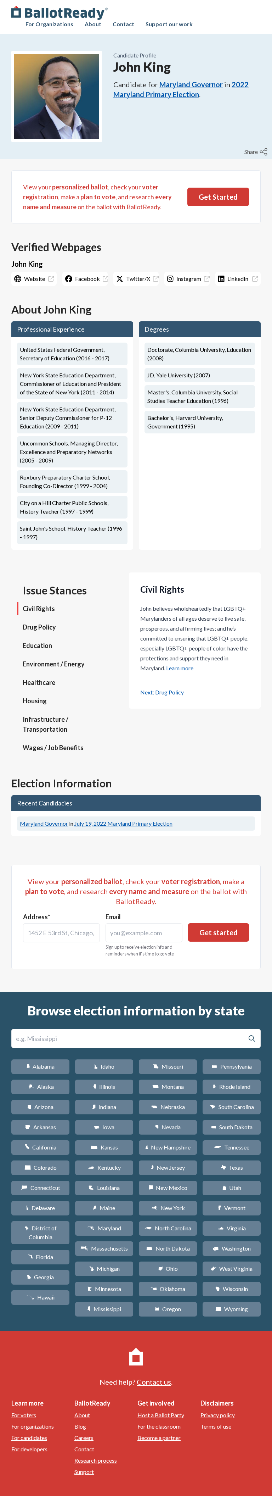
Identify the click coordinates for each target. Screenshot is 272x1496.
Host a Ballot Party (160, 1415)
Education (37, 645)
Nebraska (168, 1106)
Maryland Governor (191, 84)
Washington (231, 1248)
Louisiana (104, 1187)
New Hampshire (168, 1147)
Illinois (104, 1086)
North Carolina (167, 1228)
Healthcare (39, 682)
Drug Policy (39, 627)
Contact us (154, 1382)
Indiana (104, 1106)
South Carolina (232, 1106)
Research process (95, 1460)
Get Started (218, 197)
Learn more (179, 668)
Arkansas (40, 1127)
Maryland (104, 1228)
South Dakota (232, 1127)
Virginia (231, 1228)
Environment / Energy (54, 664)
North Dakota (168, 1248)
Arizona (40, 1106)
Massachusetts (104, 1248)
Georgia (40, 1277)
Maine (104, 1207)
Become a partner (159, 1437)
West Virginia (232, 1268)
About (93, 24)
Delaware (40, 1207)
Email (113, 917)
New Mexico (168, 1187)
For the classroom (159, 1426)
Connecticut (40, 1187)
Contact (123, 24)
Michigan (104, 1268)
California (40, 1147)
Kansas (104, 1147)
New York (168, 1207)
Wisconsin (231, 1288)
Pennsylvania (232, 1066)
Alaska (40, 1086)
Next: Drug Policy (162, 692)
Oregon (168, 1309)
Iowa (104, 1127)
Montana (168, 1086)
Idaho (104, 1066)
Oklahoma (168, 1288)
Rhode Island (231, 1086)
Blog (80, 1426)
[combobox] (61, 932)
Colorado (40, 1167)
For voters (23, 1415)
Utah (231, 1187)
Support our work (169, 24)
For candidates (29, 1437)
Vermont (231, 1207)
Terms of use (215, 1426)
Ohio (168, 1268)
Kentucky (104, 1167)
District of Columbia (40, 1232)
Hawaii (41, 1297)
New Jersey (168, 1167)
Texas (231, 1167)
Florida (40, 1256)
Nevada (168, 1127)
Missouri (168, 1066)
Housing (35, 701)
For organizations (32, 1426)
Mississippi (104, 1309)
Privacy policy (217, 1415)
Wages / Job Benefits (53, 748)
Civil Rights (39, 609)
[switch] (256, 152)
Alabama (41, 1066)
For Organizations (49, 24)
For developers (29, 1449)
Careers (84, 1437)
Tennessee (231, 1147)
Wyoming (231, 1309)
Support (84, 1471)
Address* (36, 917)
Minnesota (104, 1288)
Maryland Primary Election (123, 823)
